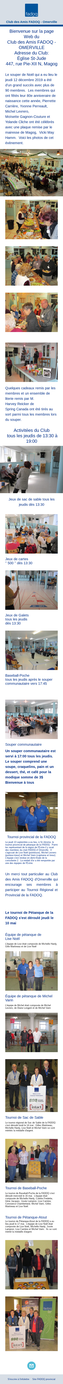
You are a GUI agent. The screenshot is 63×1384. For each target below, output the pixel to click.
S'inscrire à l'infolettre (18, 1379)
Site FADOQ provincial (43, 1379)
